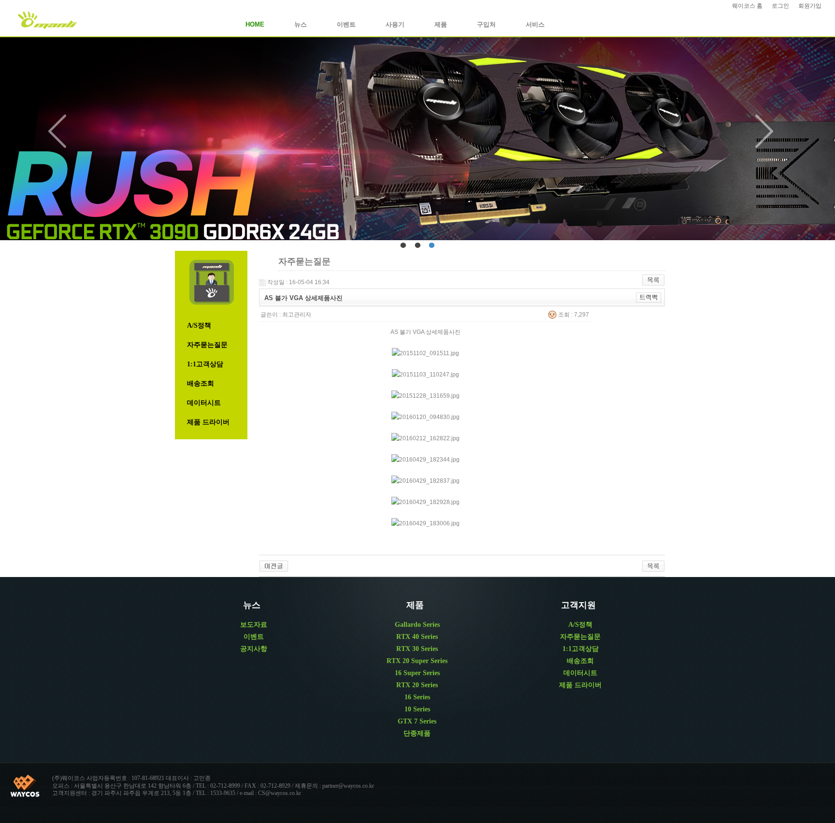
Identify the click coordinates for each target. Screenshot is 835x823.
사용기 (395, 24)
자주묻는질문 (207, 344)
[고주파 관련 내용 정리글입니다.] (273, 566)
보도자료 (253, 624)
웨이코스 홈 (747, 5)
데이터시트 (204, 402)
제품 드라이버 (208, 422)
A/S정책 (199, 325)
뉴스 (300, 24)
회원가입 (809, 5)
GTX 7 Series (417, 721)
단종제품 (417, 733)
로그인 (780, 5)
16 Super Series (417, 673)
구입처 (486, 24)
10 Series (417, 709)
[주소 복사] (649, 297)
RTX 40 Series (417, 636)
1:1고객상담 (205, 364)
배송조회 (200, 383)
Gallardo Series (417, 624)
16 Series (417, 697)
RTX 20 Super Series (417, 660)
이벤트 (346, 24)
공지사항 (253, 648)
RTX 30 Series (417, 648)
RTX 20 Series (417, 685)
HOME (254, 24)
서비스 (535, 24)
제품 (440, 24)
